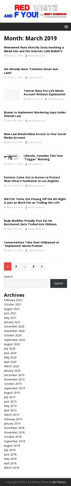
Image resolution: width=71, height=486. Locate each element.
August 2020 (12, 344)
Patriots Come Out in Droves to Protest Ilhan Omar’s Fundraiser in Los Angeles (32, 179)
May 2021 (10, 318)
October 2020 (12, 335)
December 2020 (14, 326)
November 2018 (14, 432)
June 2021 (10, 313)
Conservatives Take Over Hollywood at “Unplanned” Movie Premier (31, 244)
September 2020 (14, 340)
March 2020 (11, 366)
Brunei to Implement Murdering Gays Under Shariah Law (35, 114)
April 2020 (10, 362)
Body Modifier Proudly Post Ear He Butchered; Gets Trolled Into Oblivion (30, 222)
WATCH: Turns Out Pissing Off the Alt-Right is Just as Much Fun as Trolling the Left (35, 200)
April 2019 (10, 410)
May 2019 (10, 406)
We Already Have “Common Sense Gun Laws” (31, 70)
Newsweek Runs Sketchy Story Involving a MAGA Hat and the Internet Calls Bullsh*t (34, 49)
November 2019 (14, 379)
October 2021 (12, 304)
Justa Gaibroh (35, 77)
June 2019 (10, 401)
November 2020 (14, 331)
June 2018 (10, 454)
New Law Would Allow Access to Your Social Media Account (35, 135)
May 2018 (10, 459)
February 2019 (13, 419)
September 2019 (14, 388)
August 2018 (12, 445)
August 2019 (12, 392)
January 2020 (12, 370)
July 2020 (9, 348)
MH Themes (59, 482)
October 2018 (12, 437)
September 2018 (14, 441)
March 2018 (11, 467)
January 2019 (12, 423)
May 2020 (10, 357)
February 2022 (13, 300)
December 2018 (14, 428)
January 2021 (12, 322)
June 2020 (10, 353)
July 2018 (9, 450)
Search (8, 276)
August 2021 (12, 309)
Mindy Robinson (36, 55)
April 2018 (10, 463)
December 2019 (14, 375)
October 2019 (12, 384)
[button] (65, 26)
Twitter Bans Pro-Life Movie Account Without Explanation (44, 92)
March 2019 (11, 414)
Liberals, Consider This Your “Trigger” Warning (43, 157)
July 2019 (9, 397)
